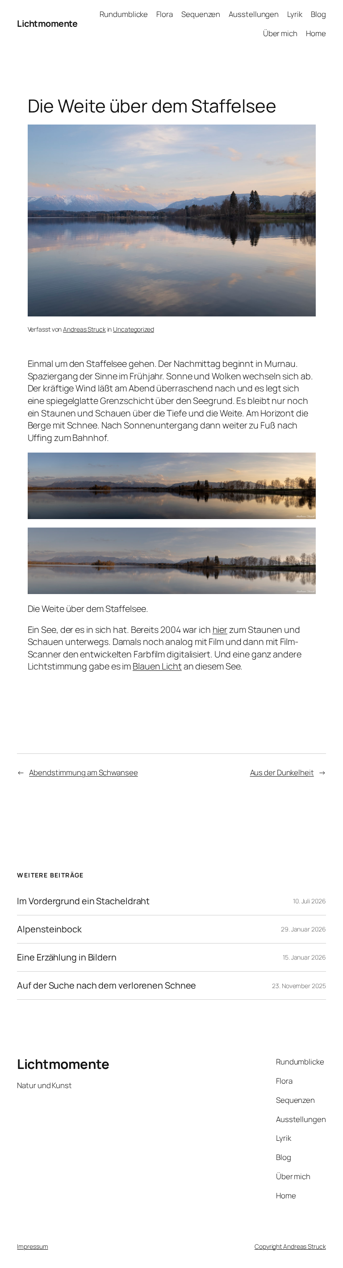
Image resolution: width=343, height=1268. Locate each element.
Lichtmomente (47, 23)
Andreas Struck (84, 329)
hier (220, 630)
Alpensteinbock (49, 929)
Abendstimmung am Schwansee (83, 772)
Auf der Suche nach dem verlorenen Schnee (106, 985)
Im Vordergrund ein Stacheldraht (83, 901)
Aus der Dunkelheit (282, 772)
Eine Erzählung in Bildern (67, 957)
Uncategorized (133, 329)
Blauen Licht (157, 666)
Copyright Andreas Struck (290, 1246)
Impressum (32, 1246)
